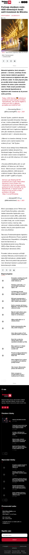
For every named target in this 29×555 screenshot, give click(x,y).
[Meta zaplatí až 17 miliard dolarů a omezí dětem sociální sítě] (6, 347)
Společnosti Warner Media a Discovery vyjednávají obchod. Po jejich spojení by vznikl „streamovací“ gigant (19, 447)
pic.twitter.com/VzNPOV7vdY (11, 105)
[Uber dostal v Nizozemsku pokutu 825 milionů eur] (6, 368)
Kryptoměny (5, 15)
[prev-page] (2, 381)
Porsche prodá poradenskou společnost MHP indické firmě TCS (19, 354)
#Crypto (12, 192)
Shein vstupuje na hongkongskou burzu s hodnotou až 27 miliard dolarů (17, 375)
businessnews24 (9, 55)
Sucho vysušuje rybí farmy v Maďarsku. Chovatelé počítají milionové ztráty (19, 306)
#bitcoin (17, 103)
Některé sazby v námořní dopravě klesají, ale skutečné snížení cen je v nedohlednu (19, 440)
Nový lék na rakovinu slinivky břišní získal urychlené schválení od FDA (19, 340)
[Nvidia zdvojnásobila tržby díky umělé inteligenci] (6, 327)
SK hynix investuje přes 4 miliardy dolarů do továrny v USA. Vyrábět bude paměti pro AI (19, 300)
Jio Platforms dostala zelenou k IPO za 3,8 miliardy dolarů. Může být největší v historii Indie (19, 293)
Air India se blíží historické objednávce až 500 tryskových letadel (19, 433)
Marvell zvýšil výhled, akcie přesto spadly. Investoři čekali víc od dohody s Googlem (18, 314)
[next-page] (5, 381)
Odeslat (14, 539)
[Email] (11, 61)
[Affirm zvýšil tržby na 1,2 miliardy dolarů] (6, 320)
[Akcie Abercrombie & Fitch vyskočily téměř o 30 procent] (6, 334)
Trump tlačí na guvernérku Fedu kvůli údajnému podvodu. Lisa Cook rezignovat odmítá (19, 426)
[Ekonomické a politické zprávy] (7, 2)
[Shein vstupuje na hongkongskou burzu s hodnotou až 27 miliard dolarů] (6, 375)
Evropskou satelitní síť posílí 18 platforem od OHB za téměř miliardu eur (19, 279)
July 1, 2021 (21, 112)
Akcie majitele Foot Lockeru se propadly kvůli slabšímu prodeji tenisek (19, 361)
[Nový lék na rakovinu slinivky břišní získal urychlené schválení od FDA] (6, 341)
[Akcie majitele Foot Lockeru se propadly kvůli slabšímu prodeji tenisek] (6, 361)
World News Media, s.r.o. (14, 546)
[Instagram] (24, 2)
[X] (26, 2)
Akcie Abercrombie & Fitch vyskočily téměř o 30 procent (19, 333)
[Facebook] (22, 2)
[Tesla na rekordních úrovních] (6, 420)
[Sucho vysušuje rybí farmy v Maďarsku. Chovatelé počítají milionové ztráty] (6, 307)
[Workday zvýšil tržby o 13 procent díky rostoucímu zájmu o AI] (6, 286)
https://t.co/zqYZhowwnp (10, 194)
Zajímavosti (15, 15)
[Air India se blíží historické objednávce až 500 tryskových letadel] (6, 434)
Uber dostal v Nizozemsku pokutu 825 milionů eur (18, 367)
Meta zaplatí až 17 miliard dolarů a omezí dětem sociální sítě (18, 347)
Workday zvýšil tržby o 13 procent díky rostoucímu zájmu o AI (18, 286)
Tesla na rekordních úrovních (19, 419)
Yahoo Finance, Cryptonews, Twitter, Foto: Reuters (17, 52)
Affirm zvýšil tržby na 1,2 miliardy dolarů (18, 320)
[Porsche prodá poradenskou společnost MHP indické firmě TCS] (6, 354)
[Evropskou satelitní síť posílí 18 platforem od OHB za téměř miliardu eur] (6, 279)
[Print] (14, 61)
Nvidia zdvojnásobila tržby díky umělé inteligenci (18, 326)
